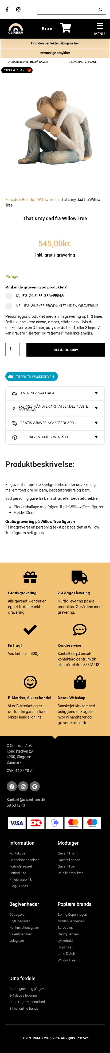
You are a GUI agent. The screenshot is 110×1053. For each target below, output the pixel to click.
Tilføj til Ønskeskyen (35, 376)
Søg (100, 9)
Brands (28, 199)
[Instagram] (23, 786)
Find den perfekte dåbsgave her (55, 43)
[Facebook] (12, 786)
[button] (100, 26)
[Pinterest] (35, 786)
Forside (11, 199)
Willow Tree (47, 199)
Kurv (47, 29)
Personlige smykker (55, 53)
